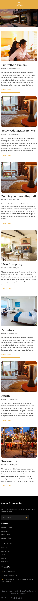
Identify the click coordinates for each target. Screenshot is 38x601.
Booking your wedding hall (18, 196)
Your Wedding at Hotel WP (18, 130)
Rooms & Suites (6, 528)
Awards (3, 555)
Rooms (5, 395)
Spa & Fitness (5, 535)
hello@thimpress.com (11, 575)
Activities (7, 330)
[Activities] (19, 311)
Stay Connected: (6, 598)
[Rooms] (19, 376)
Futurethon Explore (14, 65)
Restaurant (4, 531)
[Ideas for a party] (19, 245)
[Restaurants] (19, 442)
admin (4, 68)
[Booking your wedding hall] (19, 177)
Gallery (3, 558)
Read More (7, 89)
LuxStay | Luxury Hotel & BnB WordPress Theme (17, 591)
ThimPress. (23, 593)
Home (15, 20)
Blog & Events (5, 551)
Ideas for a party (11, 264)
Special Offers (6, 538)
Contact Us (4, 562)
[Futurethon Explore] (19, 46)
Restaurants (9, 461)
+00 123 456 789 (9, 571)
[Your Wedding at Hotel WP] (19, 111)
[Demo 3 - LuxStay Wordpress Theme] (19, 4)
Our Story (4, 548)
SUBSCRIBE (26, 517)
